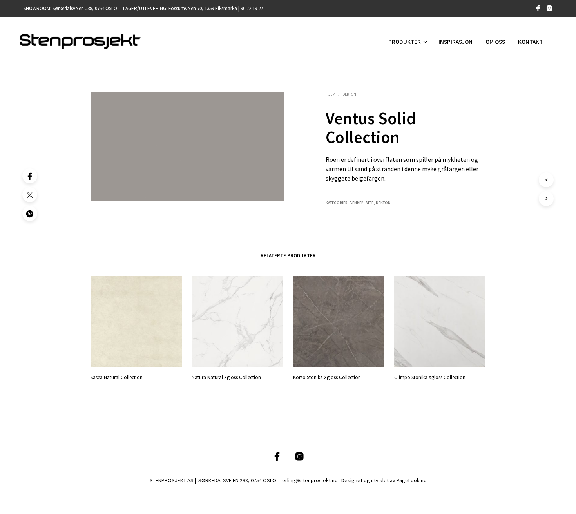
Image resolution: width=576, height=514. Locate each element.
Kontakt (530, 41)
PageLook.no (412, 481)
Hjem (330, 94)
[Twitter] (29, 194)
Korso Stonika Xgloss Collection (327, 377)
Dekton (349, 94)
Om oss (495, 41)
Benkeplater (362, 202)
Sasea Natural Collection (117, 377)
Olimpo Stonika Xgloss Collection (430, 377)
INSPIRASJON (455, 41)
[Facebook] (29, 175)
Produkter (404, 41)
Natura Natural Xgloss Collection (226, 377)
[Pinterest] (29, 213)
